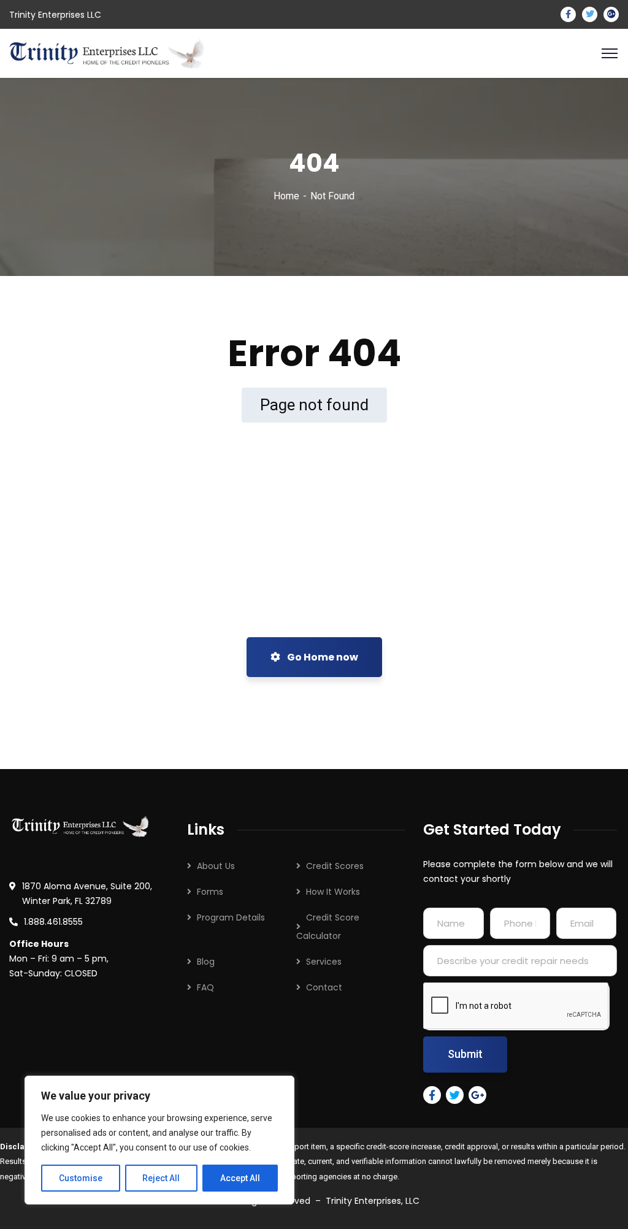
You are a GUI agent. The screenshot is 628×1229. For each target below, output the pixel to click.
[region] (159, 1140)
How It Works (333, 892)
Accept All (240, 1178)
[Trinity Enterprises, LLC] (106, 52)
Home (286, 196)
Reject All (161, 1178)
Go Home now (321, 657)
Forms (210, 892)
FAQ (205, 987)
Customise (80, 1178)
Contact (324, 987)
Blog (206, 961)
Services (324, 961)
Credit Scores (335, 866)
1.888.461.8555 (53, 922)
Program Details (231, 917)
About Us (216, 866)
